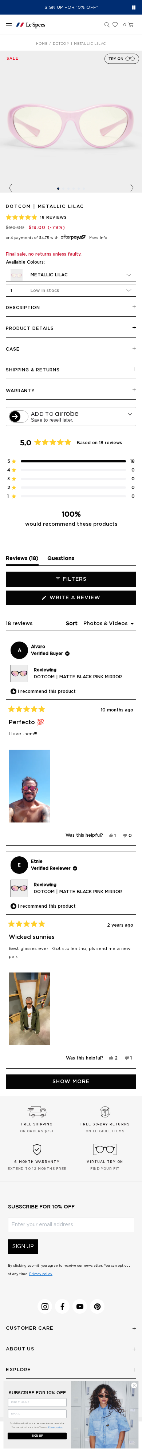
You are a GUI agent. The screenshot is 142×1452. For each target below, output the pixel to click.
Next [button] (131, 188)
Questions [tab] (60, 560)
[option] (71, 122)
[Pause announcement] (133, 7)
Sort (72, 623)
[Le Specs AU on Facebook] (62, 1306)
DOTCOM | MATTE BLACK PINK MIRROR (78, 677)
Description (23, 307)
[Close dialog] (134, 1385)
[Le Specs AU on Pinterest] (97, 1306)
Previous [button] (10, 188)
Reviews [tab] (22, 560)
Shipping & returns (33, 370)
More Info (98, 238)
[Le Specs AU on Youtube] (79, 1306)
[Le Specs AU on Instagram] (45, 1306)
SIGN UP (23, 1246)
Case (13, 349)
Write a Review (89, 600)
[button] (107, 25)
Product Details (30, 328)
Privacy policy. (40, 1274)
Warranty (20, 390)
